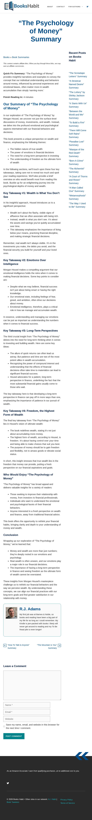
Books (6, 57)
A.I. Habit (52, 799)
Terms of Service (67, 803)
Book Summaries (20, 57)
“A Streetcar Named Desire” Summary (76, 84)
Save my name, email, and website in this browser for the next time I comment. (32, 726)
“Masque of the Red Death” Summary (76, 152)
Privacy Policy (66, 800)
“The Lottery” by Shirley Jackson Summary (77, 95)
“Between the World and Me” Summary (76, 114)
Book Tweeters (13, 802)
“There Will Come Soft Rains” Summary (77, 133)
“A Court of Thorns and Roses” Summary (78, 179)
